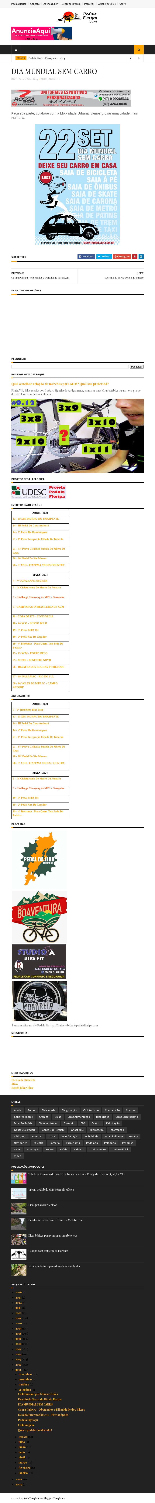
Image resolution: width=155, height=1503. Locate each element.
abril (22, 1457)
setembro (25, 1390)
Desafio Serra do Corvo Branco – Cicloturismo (55, 1220)
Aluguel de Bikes (107, 3)
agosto (23, 1437)
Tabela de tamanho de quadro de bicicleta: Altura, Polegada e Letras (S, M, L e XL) (76, 1174)
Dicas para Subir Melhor (42, 1205)
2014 (19, 1354)
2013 (19, 1359)
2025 (19, 1297)
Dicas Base (102, 1116)
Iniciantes (20, 1136)
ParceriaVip (73, 1143)
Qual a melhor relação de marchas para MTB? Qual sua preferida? (60, 384)
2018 (19, 1333)
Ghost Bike (77, 1130)
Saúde (63, 1149)
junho (22, 1447)
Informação (117, 1130)
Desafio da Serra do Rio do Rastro (40, 1399)
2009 (19, 1484)
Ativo (14, 1084)
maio (22, 1452)
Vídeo (17, 1156)
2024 (19, 1302)
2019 (19, 1328)
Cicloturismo (91, 1110)
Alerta (17, 1110)
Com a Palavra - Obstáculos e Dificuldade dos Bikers (51, 1409)
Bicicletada (48, 1110)
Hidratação (97, 1130)
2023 (19, 1308)
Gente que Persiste (53, 1130)
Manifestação (69, 1136)
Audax (31, 1110)
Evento (96, 1123)
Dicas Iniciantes (48, 1123)
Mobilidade (91, 1136)
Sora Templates (32, 1498)
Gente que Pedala (71, 3)
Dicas (58, 1116)
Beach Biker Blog (22, 1088)
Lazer (52, 1136)
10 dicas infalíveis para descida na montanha (54, 1266)
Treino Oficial (120, 1149)
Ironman (37, 1136)
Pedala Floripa (18, 3)
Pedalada (92, 1143)
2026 (19, 1292)
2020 (19, 1323)
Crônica (43, 1116)
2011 (19, 1369)
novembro (25, 1379)
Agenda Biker (50, 3)
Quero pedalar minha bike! (35, 1430)
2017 (19, 1338)
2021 (19, 1318)
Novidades (20, 1143)
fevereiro (25, 1468)
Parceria (55, 1143)
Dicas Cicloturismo (126, 1116)
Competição (112, 1110)
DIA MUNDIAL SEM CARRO (35, 1404)
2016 (19, 1344)
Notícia (133, 1136)
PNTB (17, 1149)
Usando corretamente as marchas (48, 1251)
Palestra (38, 1143)
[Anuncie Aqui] (41, 39)
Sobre (122, 3)
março (23, 1462)
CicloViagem (26, 1425)
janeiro (23, 1473)
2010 (19, 1479)
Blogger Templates (54, 1498)
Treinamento (98, 1149)
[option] (77, 58)
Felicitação (112, 1123)
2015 (19, 1349)
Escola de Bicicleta (23, 1080)
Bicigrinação (69, 1110)
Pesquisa (127, 1143)
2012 (19, 1364)
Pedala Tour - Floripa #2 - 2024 (46, 58)
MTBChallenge (114, 1136)
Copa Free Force (23, 1116)
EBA (83, 1123)
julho (22, 1442)
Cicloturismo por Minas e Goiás (38, 1394)
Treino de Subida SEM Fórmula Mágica (51, 1189)
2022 (19, 1313)
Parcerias (89, 3)
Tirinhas (79, 1149)
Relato (49, 1149)
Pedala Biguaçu (28, 1420)
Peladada (110, 1143)
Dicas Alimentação (78, 1116)
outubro (24, 1384)
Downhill (69, 1123)
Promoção (33, 1149)
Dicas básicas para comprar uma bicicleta (52, 1235)
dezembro (25, 1374)
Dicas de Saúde (23, 1123)
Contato (35, 3)
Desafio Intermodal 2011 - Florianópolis (43, 1415)
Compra (131, 1110)
